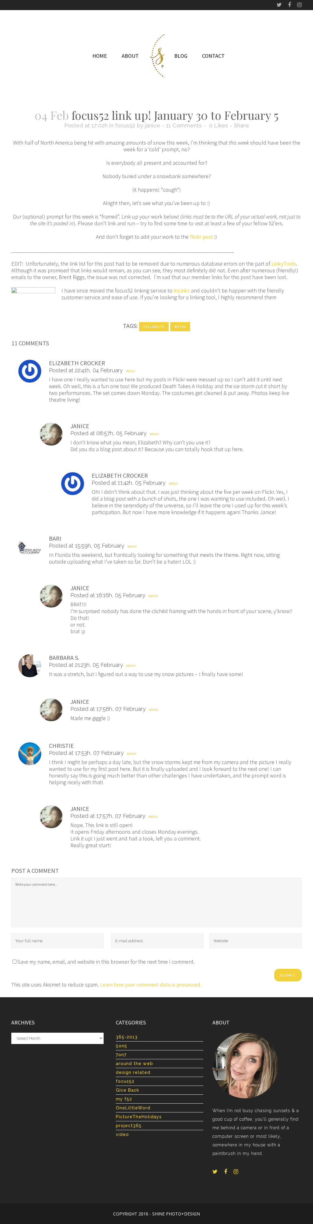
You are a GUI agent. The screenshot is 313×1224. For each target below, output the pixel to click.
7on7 (121, 1054)
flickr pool (201, 236)
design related (133, 1072)
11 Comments (184, 125)
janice (152, 125)
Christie (61, 745)
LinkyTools (283, 263)
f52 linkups (153, 327)
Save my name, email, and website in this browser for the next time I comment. (106, 961)
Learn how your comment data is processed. (150, 984)
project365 (129, 1125)
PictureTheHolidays (139, 1116)
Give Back (127, 1090)
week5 (180, 327)
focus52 (125, 125)
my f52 (124, 1099)
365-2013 (127, 1037)
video (122, 1134)
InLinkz (182, 290)
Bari (55, 538)
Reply (130, 371)
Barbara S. (64, 657)
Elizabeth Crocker (77, 363)
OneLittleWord (133, 1107)
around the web (134, 1063)
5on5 (121, 1045)
